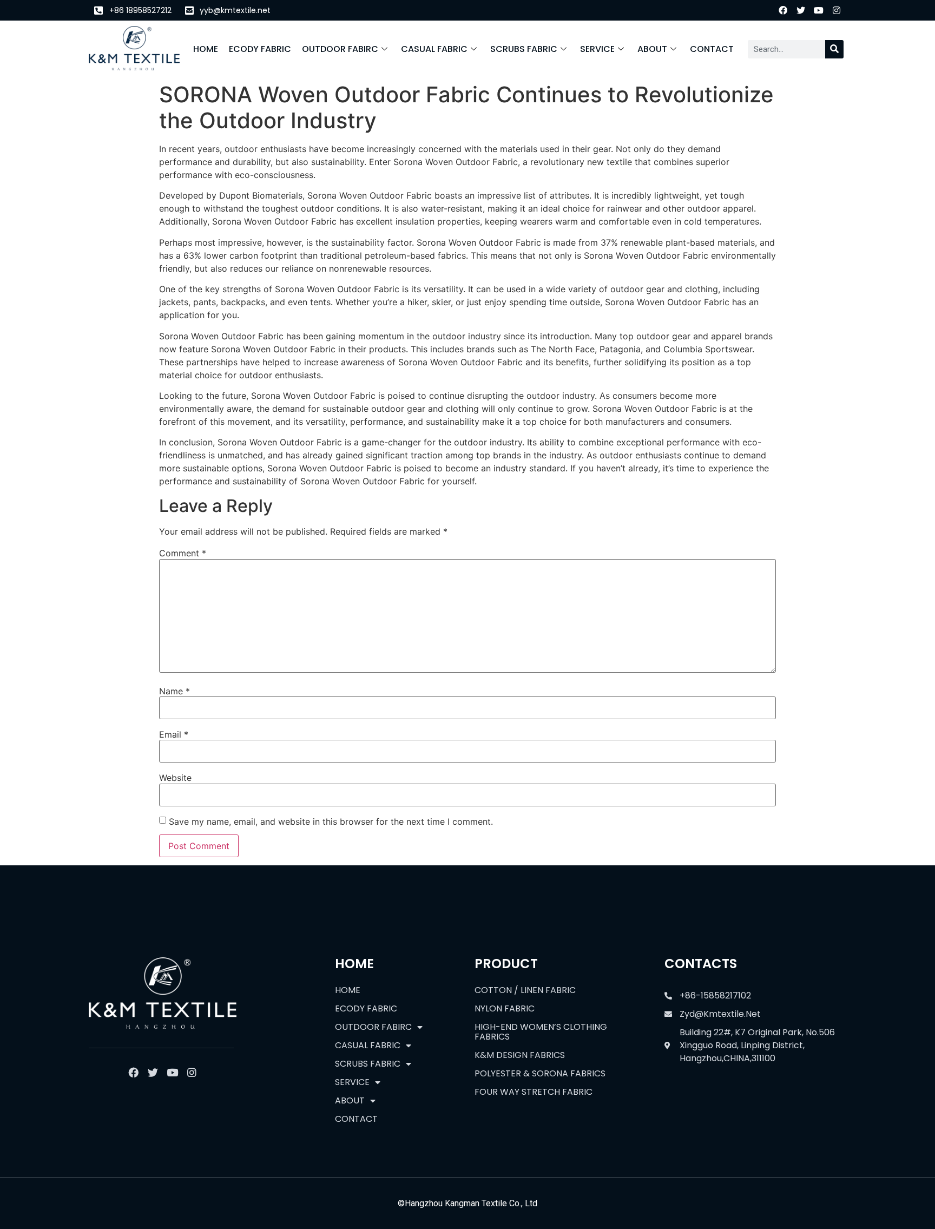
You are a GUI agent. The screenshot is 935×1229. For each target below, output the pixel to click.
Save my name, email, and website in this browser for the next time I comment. (331, 821)
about (652, 49)
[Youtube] (818, 10)
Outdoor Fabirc (340, 49)
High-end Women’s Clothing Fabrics (541, 1032)
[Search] (834, 49)
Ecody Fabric (260, 49)
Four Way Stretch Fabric (533, 1092)
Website (175, 777)
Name (174, 691)
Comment (182, 553)
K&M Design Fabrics (520, 1055)
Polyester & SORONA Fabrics (540, 1073)
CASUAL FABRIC (434, 49)
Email (173, 734)
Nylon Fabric (505, 1008)
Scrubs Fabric (523, 49)
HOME (205, 49)
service (597, 49)
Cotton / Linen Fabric (525, 990)
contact (712, 49)
